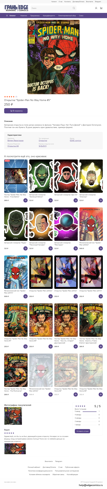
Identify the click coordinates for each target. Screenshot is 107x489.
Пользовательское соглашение (67, 471)
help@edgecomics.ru (91, 485)
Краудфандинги (49, 15)
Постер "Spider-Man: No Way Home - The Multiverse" (15, 390)
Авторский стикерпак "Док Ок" (66, 195)
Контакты (67, 2)
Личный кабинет (34, 467)
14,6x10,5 (42, 146)
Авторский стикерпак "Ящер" (15, 243)
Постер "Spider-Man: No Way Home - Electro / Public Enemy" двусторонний (90, 341)
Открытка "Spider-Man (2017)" (90, 291)
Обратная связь (58, 474)
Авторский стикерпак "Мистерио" (62, 244)
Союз (81, 15)
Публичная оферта (72, 467)
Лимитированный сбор (67, 15)
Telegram (98, 2)
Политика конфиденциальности (40, 471)
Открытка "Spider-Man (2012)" (65, 291)
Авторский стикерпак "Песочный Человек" (37, 244)
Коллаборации (72, 474)
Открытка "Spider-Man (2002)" (40, 291)
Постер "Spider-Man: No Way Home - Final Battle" (15, 196)
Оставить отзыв (82, 431)
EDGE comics (75, 140)
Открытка (43, 140)
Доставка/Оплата (78, 2)
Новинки (23, 15)
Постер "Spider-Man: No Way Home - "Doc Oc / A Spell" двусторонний (65, 341)
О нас (60, 2)
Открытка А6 (13, 146)
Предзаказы (35, 15)
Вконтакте (89, 2)
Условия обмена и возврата (39, 474)
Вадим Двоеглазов (15, 140)
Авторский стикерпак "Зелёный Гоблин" (37, 196)
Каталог (54, 2)
